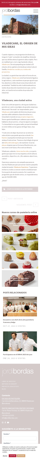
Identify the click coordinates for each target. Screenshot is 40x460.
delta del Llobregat (11, 143)
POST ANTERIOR (15, 199)
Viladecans (6, 64)
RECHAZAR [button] (21, 455)
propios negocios (27, 117)
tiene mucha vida (22, 151)
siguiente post (24, 205)
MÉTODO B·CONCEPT (9, 384)
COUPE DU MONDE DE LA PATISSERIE (20, 189)
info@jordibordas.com (10, 418)
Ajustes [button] (5, 456)
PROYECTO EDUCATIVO (10, 386)
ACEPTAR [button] (12, 455)
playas (4, 145)
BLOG (4, 389)
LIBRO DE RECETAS (9, 381)
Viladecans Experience (21, 167)
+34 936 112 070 (8, 415)
